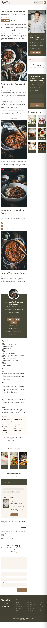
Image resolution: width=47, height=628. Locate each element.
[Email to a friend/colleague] (6, 17)
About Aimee (18, 604)
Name (2, 571)
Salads (41, 610)
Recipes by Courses (31, 602)
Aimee (24, 14)
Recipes (8, 7)
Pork (4, 491)
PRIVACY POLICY (23, 619)
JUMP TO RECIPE (5, 20)
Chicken (41, 604)
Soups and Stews (11, 491)
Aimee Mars (15, 334)
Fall (15, 489)
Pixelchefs (33, 618)
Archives (14, 7)
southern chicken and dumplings (11, 36)
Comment (3, 555)
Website (2, 582)
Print (11, 319)
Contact (18, 610)
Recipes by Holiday (30, 608)
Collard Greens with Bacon (11, 229)
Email (2, 576)
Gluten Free (20, 489)
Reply (2, 535)
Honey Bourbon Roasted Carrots (13, 226)
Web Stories (18, 608)
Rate (14, 322)
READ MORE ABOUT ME (35, 52)
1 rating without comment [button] (19, 538)
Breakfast (42, 606)
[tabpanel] (30, 68)
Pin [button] (18, 319)
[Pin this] (1, 17)
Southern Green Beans (10, 223)
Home (17, 602)
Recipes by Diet (29, 606)
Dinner (10, 489)
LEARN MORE (14, 514)
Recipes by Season (30, 610)
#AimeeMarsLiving (10, 440)
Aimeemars (3, 7)
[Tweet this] (3, 17)
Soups (41, 602)
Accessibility (19, 606)
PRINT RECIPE (14, 20)
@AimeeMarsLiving (14, 438)
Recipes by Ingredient (31, 604)
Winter (18, 491)
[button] (11, 314)
